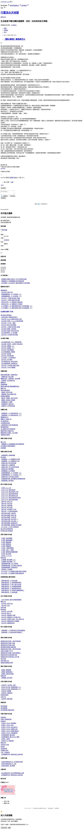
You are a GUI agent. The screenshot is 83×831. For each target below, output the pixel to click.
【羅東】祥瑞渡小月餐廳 (8, 400)
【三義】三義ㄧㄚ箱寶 (7, 550)
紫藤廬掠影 (4, 290)
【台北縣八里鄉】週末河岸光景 (10, 331)
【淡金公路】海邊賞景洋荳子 (9, 317)
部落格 (6, 30)
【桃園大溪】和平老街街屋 (8, 463)
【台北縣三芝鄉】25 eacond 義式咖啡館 (12, 321)
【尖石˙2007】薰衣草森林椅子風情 (11, 497)
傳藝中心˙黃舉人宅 (6, 419)
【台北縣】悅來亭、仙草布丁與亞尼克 (12, 344)
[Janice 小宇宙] (1, 253)
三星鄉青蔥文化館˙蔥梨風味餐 (9, 425)
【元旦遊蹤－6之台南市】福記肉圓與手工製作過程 (15, 283)
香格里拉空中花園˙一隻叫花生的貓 (11, 649)
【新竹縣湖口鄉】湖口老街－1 (9, 519)
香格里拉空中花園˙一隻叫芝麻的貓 (11, 641)
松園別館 (3, 717)
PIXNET (29, 808)
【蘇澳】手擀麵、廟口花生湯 (9, 398)
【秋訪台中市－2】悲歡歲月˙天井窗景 (11, 304)
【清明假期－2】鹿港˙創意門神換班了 (11, 632)
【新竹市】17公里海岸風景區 (9, 511)
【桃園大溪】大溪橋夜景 (8, 465)
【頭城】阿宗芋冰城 (6, 392)
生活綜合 (14, 25)
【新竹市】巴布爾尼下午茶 (8, 509)
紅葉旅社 (3, 721)
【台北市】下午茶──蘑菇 (8, 323)
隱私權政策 (50, 808)
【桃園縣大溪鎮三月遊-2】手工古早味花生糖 (13, 279)
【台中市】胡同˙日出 (7, 292)
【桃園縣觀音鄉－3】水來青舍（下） (11, 296)
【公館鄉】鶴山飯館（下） (8, 561)
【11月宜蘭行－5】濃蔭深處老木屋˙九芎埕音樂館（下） (17, 308)
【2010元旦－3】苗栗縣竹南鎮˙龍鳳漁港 (12, 573)
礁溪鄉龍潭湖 (4, 427)
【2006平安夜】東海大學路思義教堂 (11, 599)
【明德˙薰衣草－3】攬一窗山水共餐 (11, 584)
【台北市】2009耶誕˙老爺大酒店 (10, 365)
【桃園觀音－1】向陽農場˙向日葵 (10, 459)
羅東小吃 (3, 388)
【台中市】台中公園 (6, 611)
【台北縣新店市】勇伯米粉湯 (9, 361)
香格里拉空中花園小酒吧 (8, 645)
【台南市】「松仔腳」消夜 (8, 685)
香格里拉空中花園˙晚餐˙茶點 (9, 655)
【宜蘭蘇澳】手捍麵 (6, 402)
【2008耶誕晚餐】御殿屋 (8, 352)
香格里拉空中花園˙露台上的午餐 (10, 657)
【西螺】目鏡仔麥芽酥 (7, 674)
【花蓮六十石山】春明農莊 (8, 723)
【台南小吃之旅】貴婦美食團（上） (11, 687)
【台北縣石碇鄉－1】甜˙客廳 (9, 332)
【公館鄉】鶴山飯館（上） (8, 559)
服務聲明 (57, 808)
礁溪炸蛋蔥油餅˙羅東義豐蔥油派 (10, 386)
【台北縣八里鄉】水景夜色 (8, 329)
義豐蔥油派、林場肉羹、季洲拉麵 (10, 378)
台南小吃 (3, 697)
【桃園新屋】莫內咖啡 (7, 480)
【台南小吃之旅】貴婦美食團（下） (11, 689)
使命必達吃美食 (5, 390)
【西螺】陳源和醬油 (6, 672)
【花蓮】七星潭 (5, 739)
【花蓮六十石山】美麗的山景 (9, 729)
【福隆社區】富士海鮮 (7, 376)
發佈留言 (3, 198)
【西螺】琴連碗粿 (6, 670)
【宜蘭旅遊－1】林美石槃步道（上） (11, 413)
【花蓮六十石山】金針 (7, 725)
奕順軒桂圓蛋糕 (5, 396)
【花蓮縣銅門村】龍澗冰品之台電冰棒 (12, 754)
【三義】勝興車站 (6, 544)
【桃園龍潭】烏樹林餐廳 (8, 455)
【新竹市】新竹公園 (6, 507)
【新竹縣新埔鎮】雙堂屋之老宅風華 (11, 525)
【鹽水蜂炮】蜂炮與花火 (14, 39)
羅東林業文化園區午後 (7, 431)
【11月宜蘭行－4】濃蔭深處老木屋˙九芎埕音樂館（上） (17, 306)
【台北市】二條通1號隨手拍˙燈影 (10, 300)
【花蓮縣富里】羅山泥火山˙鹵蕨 (10, 737)
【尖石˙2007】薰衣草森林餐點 (9, 499)
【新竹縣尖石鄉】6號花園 (8, 513)
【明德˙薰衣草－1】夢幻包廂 (9, 580)
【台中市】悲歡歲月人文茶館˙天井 (11, 617)
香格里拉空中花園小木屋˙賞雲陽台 (11, 653)
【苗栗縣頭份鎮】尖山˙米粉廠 (9, 563)
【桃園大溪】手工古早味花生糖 (10, 467)
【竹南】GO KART (6, 555)
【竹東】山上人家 (6, 488)
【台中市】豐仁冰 (6, 613)
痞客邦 (12, 177)
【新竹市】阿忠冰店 (6, 503)
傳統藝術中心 (4, 417)
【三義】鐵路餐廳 (6, 542)
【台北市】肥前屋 (6, 354)
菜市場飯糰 (4, 708)
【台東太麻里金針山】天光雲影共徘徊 (12, 762)
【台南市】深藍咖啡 (6, 693)
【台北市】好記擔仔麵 (7, 355)
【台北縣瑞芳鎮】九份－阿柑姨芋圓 (11, 342)
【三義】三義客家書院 (7, 548)
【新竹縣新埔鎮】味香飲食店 (9, 523)
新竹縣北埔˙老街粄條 (7, 531)
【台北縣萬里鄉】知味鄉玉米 (9, 363)
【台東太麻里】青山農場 (8, 765)
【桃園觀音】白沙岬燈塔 (8, 471)
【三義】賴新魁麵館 (6, 540)
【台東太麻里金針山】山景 (8, 763)
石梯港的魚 (4, 748)
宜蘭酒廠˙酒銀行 (5, 434)
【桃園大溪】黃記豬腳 (7, 469)
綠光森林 (3, 457)
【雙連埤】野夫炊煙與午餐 (8, 394)
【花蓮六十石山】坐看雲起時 (9, 733)
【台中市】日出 (5, 605)
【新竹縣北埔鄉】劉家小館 (8, 515)
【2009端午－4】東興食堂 (8, 357)
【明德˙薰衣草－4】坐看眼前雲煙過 (11, 586)
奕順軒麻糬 (4, 384)
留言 (15, 177)
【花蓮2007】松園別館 (7, 741)
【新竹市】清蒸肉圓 (6, 505)
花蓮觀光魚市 (4, 750)
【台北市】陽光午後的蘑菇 (8, 325)
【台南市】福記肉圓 (6, 699)
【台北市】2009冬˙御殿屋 (8, 367)
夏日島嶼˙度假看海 (6, 315)
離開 (9, 827)
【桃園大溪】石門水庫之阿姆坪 (10, 476)
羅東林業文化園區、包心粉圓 (9, 433)
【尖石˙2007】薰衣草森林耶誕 (9, 494)
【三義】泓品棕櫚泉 (6, 538)
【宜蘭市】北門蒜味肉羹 (8, 406)
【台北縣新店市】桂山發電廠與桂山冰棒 (12, 773)
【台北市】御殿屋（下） (8, 348)
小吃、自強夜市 (5, 752)
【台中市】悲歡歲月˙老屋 (8, 615)
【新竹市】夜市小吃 (6, 501)
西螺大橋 (3, 676)
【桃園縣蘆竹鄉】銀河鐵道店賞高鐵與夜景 (13, 478)
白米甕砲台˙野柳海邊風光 (8, 446)
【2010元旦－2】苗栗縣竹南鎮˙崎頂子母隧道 (13, 571)
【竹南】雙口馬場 (6, 554)
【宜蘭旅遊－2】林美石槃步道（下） (11, 415)
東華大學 (3, 742)
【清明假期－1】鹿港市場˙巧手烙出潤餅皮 (13, 630)
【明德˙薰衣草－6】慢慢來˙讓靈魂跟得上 (12, 590)
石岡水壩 (3, 607)
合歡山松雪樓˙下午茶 (7, 651)
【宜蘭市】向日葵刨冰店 (8, 380)
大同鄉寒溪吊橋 (5, 423)
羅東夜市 (3, 382)
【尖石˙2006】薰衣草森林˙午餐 (9, 492)
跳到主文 (3, 17)
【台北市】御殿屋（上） (8, 346)
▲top (2, 185)
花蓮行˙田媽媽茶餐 (6, 719)
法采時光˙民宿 (5, 744)
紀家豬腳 (3, 448)
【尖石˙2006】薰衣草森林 (8, 490)
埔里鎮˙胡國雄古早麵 (7, 662)
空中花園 (3, 658)
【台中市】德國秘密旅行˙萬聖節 (10, 621)
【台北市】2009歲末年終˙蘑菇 (9, 334)
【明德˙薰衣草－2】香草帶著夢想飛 (11, 582)
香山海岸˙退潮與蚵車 (7, 529)
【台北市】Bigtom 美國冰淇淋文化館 (11, 319)
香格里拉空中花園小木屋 (8, 643)
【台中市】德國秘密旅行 (8, 623)
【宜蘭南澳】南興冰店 (7, 404)
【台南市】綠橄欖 (6, 691)
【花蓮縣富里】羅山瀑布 (8, 735)
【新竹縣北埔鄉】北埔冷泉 (8, 517)
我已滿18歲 (4, 827)
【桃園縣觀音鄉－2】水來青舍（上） (11, 294)
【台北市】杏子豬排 (6, 359)
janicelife (3, 168)
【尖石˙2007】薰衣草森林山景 (9, 495)
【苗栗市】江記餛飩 (6, 569)
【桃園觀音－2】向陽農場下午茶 (10, 461)
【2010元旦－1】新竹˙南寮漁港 (10, 527)
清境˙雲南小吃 (5, 660)
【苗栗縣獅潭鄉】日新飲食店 (9, 567)
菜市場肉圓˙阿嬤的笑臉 (7, 710)
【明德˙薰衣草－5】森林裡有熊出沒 (11, 588)
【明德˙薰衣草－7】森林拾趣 (9, 592)
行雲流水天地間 (10, 12)
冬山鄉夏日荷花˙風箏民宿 (8, 429)
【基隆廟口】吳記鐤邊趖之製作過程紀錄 (12, 281)
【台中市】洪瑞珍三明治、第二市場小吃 (12, 619)
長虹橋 (3, 746)
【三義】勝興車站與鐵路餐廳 (9, 552)
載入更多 (3, 188)
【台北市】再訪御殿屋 (7, 350)
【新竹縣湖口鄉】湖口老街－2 (9, 521)
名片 (5, 32)
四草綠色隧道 (4, 695)
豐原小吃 (3, 601)
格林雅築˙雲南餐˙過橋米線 (8, 647)
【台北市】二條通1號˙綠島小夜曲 (10, 298)
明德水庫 (3, 557)
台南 (12, 182)
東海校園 (3, 609)
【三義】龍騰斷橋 (6, 546)
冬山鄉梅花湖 (4, 421)
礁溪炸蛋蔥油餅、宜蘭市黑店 (9, 374)
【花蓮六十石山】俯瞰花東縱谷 (10, 731)
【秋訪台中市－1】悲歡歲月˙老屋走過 (11, 302)
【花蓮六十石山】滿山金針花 (9, 727)
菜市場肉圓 (4, 706)
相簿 (5, 28)
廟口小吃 (3, 442)
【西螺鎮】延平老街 (6, 677)
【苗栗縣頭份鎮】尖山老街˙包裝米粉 (11, 565)
